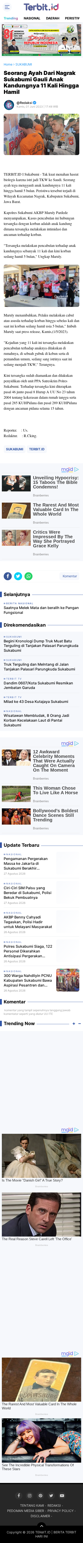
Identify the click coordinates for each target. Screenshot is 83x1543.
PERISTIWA (74, 18)
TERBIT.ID (36, 449)
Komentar (69, 576)
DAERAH (52, 18)
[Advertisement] (41, 1077)
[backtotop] (41, 1526)
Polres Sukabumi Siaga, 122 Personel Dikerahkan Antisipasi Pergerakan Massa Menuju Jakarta (28, 951)
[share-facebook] (8, 576)
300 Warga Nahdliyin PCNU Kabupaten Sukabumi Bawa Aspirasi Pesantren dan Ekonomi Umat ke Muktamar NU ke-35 (28, 980)
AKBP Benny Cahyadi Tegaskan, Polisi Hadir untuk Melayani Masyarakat (28, 922)
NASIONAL (32, 18)
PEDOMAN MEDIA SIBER (25, 1511)
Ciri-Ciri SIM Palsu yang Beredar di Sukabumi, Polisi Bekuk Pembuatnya (27, 893)
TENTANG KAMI (32, 1505)
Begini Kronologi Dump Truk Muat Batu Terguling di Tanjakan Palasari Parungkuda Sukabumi (41, 646)
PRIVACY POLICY (60, 1511)
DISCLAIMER (40, 1516)
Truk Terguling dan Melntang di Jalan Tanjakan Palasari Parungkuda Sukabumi (39, 666)
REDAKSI (54, 1505)
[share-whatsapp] (28, 576)
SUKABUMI (14, 449)
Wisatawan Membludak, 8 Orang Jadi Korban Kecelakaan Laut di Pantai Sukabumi (36, 720)
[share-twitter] (18, 576)
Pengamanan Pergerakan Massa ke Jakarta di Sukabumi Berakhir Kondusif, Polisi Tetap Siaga (28, 863)
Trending (11, 18)
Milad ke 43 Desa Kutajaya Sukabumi (36, 701)
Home (8, 64)
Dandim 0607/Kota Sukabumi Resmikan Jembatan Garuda (38, 685)
